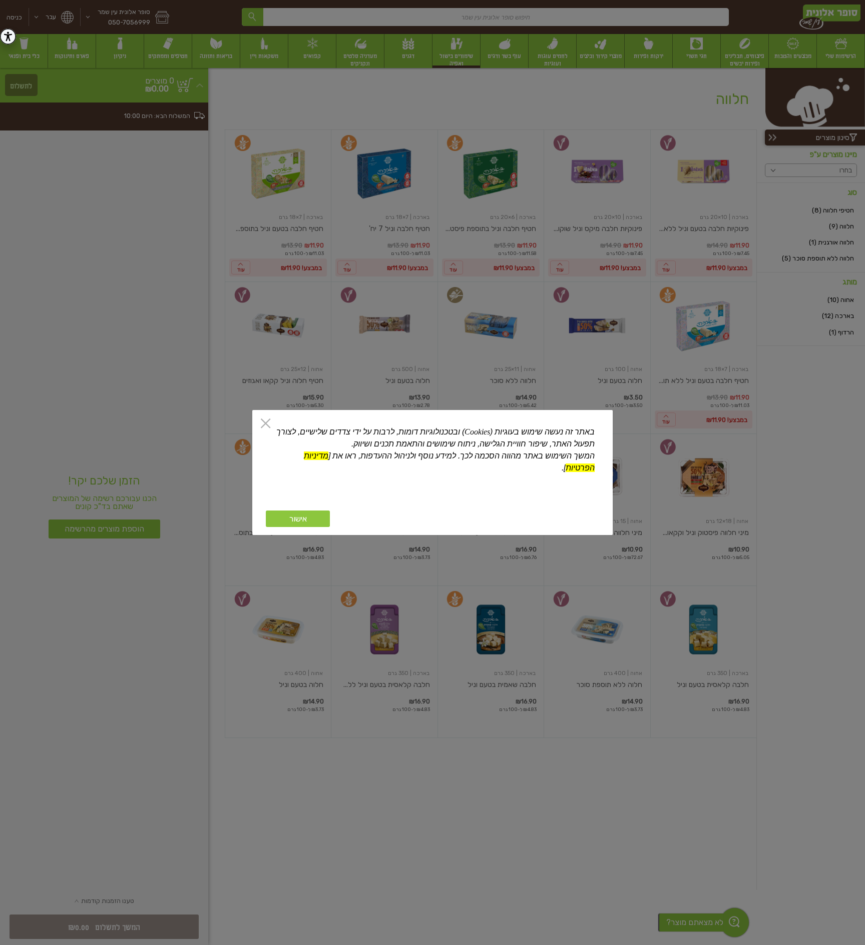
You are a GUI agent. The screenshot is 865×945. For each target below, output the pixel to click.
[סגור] (265, 424)
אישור (298, 519)
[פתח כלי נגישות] (8, 36)
